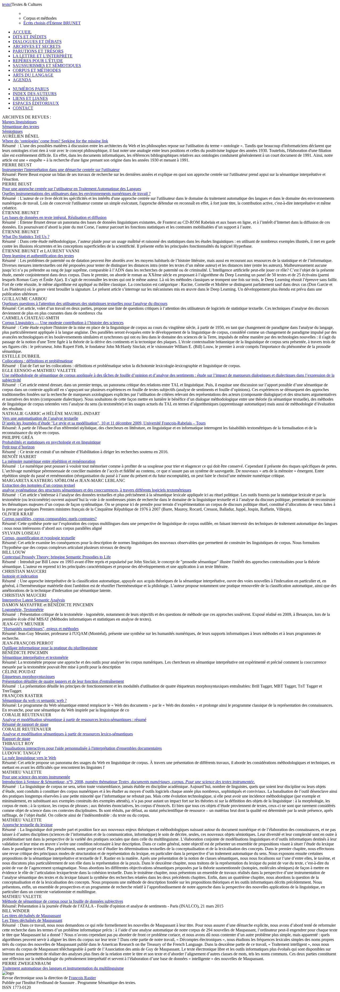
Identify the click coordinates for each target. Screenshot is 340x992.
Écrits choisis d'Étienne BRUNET (52, 23)
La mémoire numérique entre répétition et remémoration (48, 461)
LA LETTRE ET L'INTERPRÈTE (43, 56)
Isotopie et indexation (20, 576)
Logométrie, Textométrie (23, 609)
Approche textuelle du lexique (27, 825)
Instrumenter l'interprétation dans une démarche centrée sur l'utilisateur (61, 169)
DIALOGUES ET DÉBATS (37, 41)
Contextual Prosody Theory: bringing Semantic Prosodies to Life (56, 557)
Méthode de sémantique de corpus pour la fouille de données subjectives (62, 901)
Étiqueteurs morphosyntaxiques (63, 679)
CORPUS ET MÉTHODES (37, 70)
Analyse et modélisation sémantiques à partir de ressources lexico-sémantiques (67, 736)
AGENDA (22, 80)
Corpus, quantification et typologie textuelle (38, 538)
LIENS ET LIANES (30, 98)
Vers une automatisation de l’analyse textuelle (104, 420)
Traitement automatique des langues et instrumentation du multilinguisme (63, 968)
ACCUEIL (22, 32)
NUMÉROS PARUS (31, 89)
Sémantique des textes (20, 126)
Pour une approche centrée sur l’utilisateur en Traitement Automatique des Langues (76, 191)
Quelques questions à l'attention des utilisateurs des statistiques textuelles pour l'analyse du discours (84, 303)
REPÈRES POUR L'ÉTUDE (38, 60)
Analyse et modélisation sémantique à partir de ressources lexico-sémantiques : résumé (74, 722)
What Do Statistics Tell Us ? (25, 236)
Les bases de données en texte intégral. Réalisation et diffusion (54, 217)
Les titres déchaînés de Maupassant (32, 918)
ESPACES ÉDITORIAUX (36, 103)
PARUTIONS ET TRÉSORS (38, 51)
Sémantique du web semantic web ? (34, 700)
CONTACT (23, 108)
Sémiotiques (12, 131)
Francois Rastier (82, 978)
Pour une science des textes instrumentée (128, 779)
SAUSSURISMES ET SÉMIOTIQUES (47, 65)
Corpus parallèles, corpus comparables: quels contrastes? (49, 518)
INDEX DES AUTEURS (35, 93)
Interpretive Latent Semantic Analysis (33, 600)
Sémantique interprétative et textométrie (35, 657)
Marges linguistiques (19, 122)
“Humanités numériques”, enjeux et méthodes (40, 628)
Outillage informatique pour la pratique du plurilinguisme (49, 648)
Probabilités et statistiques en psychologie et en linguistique (51, 444)
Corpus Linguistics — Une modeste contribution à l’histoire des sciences (63, 322)
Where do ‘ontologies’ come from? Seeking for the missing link (55, 141)
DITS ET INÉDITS (29, 37)
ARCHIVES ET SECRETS (37, 46)
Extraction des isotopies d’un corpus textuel (96, 487)
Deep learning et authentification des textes (38, 255)
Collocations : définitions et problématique (37, 361)
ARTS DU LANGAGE (33, 75)
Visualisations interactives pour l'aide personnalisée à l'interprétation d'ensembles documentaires (82, 748)
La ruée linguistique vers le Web (29, 758)
